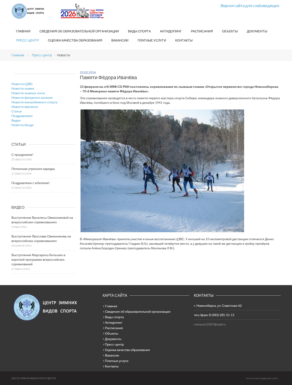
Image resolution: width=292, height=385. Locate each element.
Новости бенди (22, 125)
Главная (23, 31)
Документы (257, 31)
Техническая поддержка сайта (262, 378)
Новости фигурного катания (32, 97)
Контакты (184, 40)
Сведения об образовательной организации (79, 31)
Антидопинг (171, 31)
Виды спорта (139, 31)
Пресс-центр (27, 40)
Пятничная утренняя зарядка (33, 169)
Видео (16, 120)
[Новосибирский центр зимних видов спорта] (34, 11)
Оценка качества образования (75, 40)
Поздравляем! (22, 116)
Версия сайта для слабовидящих (250, 5)
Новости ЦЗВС (22, 84)
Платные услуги (152, 40)
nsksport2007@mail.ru (210, 324)
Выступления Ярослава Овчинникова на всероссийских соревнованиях (41, 238)
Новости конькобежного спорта (34, 102)
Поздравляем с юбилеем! (30, 183)
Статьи (16, 111)
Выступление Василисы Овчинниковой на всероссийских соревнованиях (42, 220)
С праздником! (22, 154)
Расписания (202, 31)
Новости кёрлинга (24, 107)
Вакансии (119, 40)
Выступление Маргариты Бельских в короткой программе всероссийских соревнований (38, 259)
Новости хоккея (22, 88)
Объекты (230, 31)
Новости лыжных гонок (28, 93)
